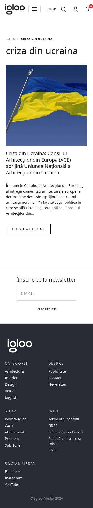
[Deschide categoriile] (34, 9)
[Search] (63, 9)
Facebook (12, 471)
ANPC (53, 450)
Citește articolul (28, 229)
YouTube (12, 485)
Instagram (13, 478)
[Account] (75, 9)
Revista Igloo (15, 419)
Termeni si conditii (63, 419)
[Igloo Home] (15, 9)
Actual (10, 391)
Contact (54, 378)
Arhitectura (14, 371)
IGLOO (10, 39)
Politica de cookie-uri (65, 432)
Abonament (14, 432)
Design (11, 384)
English (11, 397)
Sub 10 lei (13, 445)
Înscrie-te (46, 309)
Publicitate (57, 371)
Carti (9, 425)
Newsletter (57, 384)
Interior (11, 378)
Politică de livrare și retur (64, 440)
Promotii (12, 438)
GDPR (53, 425)
